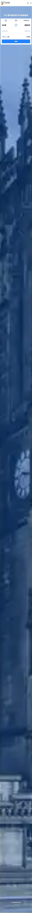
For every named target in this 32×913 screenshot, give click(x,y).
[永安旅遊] (5, 3)
